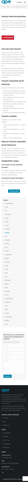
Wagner (7, 320)
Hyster (7, 251)
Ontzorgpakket (7, 444)
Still (6, 306)
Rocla (6, 295)
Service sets (6, 440)
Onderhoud (6, 447)
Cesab (7, 218)
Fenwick (7, 232)
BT (6, 210)
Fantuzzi (7, 229)
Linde (6, 269)
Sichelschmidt (9, 298)
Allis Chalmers (9, 203)
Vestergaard (8, 317)
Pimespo (7, 291)
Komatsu (7, 262)
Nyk (6, 287)
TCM (6, 309)
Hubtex (7, 243)
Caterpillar (8, 214)
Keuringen (5, 436)
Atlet (6, 207)
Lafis (6, 265)
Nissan (7, 284)
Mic (6, 276)
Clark (6, 221)
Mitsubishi (8, 280)
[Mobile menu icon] (24, 2)
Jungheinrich (8, 254)
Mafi (6, 273)
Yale (6, 324)
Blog (4, 421)
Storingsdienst (7, 433)
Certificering (6, 425)
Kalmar (7, 258)
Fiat (6, 236)
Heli (6, 247)
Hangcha (7, 240)
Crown (7, 225)
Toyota (7, 313)
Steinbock (7, 302)
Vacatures (6, 418)
